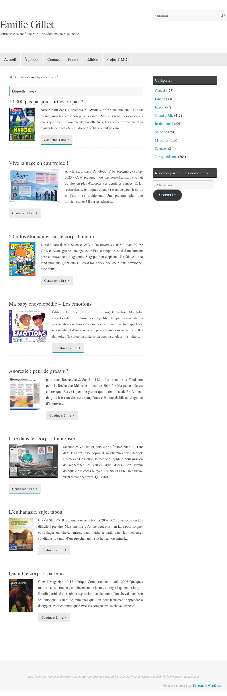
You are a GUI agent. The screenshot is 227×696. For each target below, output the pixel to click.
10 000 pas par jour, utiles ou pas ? (46, 101)
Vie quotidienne (166, 156)
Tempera (198, 685)
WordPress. (215, 685)
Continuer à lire (55, 140)
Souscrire (167, 195)
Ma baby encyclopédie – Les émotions (50, 303)
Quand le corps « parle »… (38, 573)
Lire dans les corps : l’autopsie (42, 438)
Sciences (161, 148)
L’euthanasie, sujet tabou (35, 511)
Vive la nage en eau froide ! (38, 162)
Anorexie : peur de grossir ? (38, 370)
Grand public (164, 115)
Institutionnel (164, 123)
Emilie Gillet (27, 24)
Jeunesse (161, 131)
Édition (160, 98)
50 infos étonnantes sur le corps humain (51, 236)
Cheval (160, 90)
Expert (159, 107)
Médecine (162, 140)
